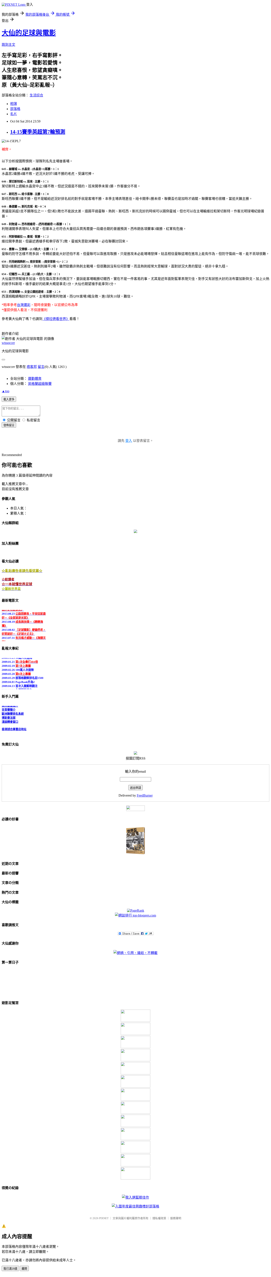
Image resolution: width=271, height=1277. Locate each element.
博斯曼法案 (8, 714)
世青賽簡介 (8, 706)
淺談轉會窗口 (10, 719)
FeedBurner (145, 795)
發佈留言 (8, 425)
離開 (24, 1268)
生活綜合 (36, 95)
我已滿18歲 (10, 1268)
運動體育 (34, 378)
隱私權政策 (159, 1218)
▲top (5, 391)
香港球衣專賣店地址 (14, 726)
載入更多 (8, 399)
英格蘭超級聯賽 (40, 383)
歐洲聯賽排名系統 (13, 710)
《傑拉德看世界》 (55, 319)
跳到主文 (8, 44)
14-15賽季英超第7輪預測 (37, 132)
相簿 (13, 104)
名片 (13, 114)
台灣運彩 (23, 305)
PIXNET (104, 1218)
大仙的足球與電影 (29, 33)
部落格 (15, 109)
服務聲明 (175, 1218)
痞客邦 (32, 367)
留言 (41, 367)
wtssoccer (8, 343)
